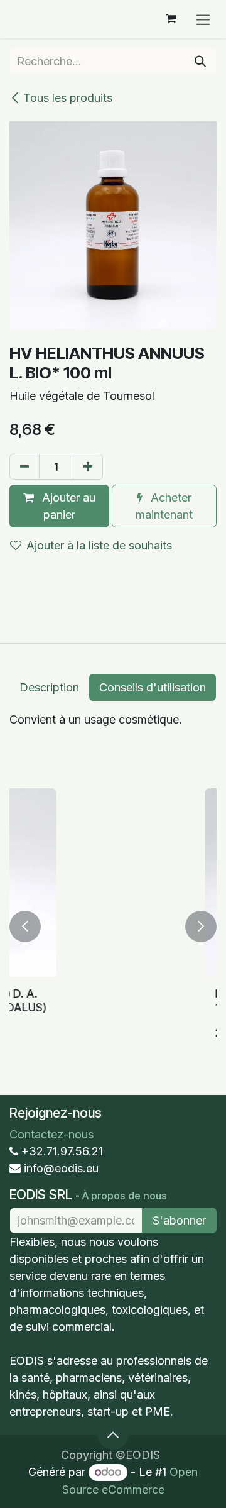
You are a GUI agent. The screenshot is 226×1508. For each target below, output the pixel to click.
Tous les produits (67, 97)
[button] (25, 926)
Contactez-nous (51, 1134)
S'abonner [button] (179, 1220)
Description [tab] (49, 687)
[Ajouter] (88, 467)
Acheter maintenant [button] (164, 506)
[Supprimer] (24, 467)
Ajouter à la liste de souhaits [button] (99, 545)
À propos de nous (124, 1195)
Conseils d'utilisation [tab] (152, 687)
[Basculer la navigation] (203, 19)
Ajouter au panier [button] (67, 506)
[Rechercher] (200, 61)
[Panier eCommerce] (171, 19)
